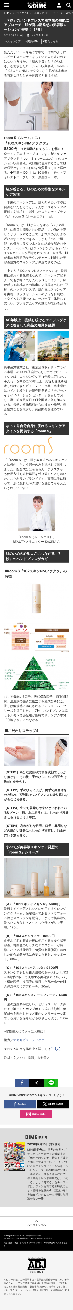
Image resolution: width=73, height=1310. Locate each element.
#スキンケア (13, 41)
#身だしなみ (50, 41)
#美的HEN (32, 41)
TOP (6, 12)
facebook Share (22, 1083)
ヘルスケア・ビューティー (46, 12)
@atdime (22, 1104)
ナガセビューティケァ (28, 1040)
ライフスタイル (20, 12)
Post (36, 1083)
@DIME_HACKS (55, 1104)
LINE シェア (51, 1083)
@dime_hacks (39, 1114)
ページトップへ (36, 1224)
